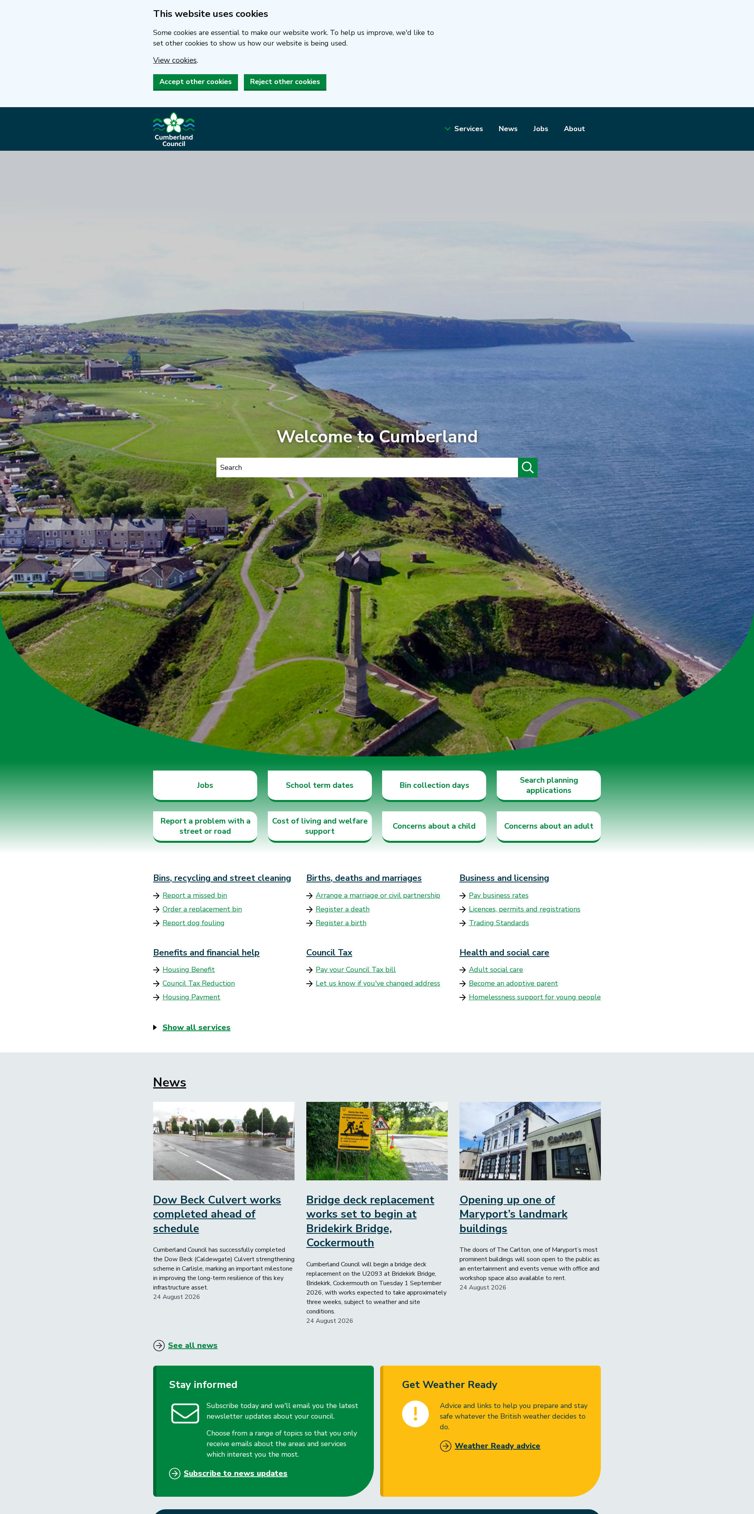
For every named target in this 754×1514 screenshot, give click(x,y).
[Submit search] (528, 467)
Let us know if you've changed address (378, 983)
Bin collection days (434, 785)
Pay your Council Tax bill (356, 969)
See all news (193, 1345)
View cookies (175, 60)
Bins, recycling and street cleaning (222, 878)
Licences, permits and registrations (524, 909)
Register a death (343, 909)
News (508, 128)
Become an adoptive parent (513, 983)
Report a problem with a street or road (205, 826)
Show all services (197, 1027)
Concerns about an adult (548, 826)
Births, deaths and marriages (364, 878)
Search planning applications (549, 785)
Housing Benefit (189, 969)
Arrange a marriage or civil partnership (378, 895)
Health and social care (504, 953)
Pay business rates (499, 895)
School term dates (319, 785)
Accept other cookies (195, 81)
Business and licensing (504, 878)
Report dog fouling (194, 923)
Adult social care (496, 969)
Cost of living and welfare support (320, 826)
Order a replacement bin (202, 909)
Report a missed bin (195, 895)
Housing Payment (191, 997)
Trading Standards (499, 923)
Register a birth (341, 923)
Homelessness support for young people (535, 997)
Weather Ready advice (497, 1446)
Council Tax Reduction (199, 983)
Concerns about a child (434, 826)
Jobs (540, 128)
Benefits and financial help (206, 953)
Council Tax (329, 953)
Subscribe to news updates (235, 1473)
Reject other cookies (285, 81)
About (574, 128)
